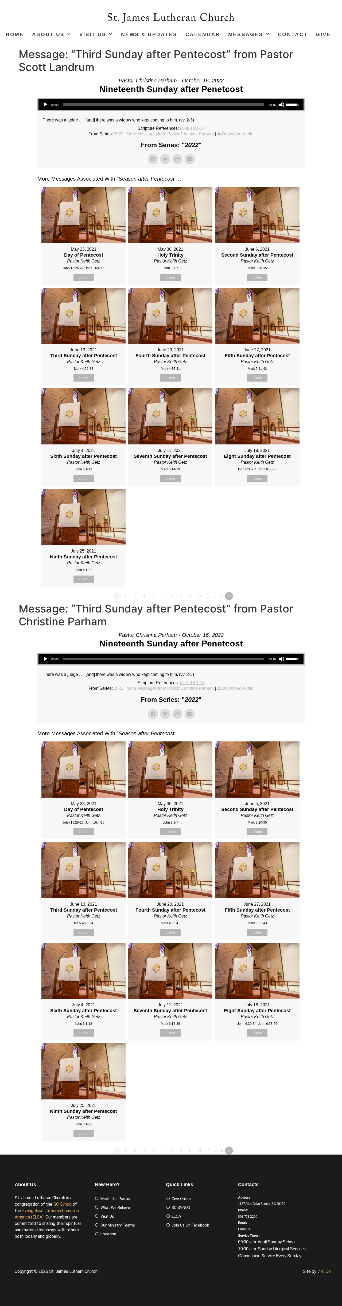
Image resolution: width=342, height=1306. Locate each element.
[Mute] (281, 104)
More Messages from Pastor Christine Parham (170, 134)
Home (15, 34)
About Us (48, 34)
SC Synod (62, 1204)
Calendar (202, 34)
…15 (219, 596)
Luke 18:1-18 (192, 128)
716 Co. (324, 1271)
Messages (245, 34)
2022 (118, 134)
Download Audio (238, 134)
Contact (293, 34)
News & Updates (149, 34)
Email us (244, 1229)
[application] (171, 104)
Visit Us (92, 34)
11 (208, 596)
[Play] (45, 104)
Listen (83, 277)
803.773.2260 (247, 1217)
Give (323, 34)
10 (199, 596)
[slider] (163, 104)
